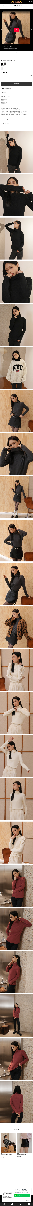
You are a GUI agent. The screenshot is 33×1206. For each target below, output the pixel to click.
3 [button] (18, 53)
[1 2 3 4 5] (16, 79)
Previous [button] (1, 30)
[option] (8, 1145)
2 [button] (17, 53)
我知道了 (28, 1200)
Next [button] (31, 30)
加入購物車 (16, 83)
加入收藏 (30, 76)
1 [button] (15, 53)
